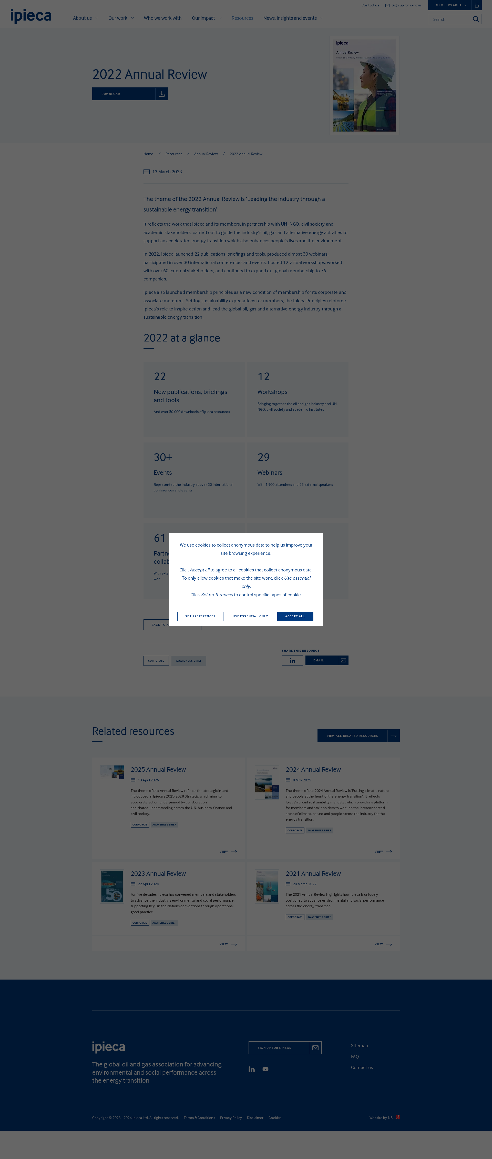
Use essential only (250, 616)
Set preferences (200, 616)
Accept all (295, 616)
